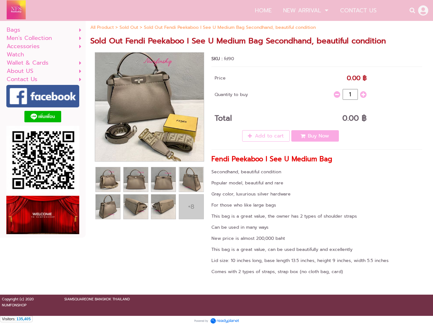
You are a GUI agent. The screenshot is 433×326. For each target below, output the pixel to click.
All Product (102, 27)
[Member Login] (423, 10)
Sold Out (129, 27)
